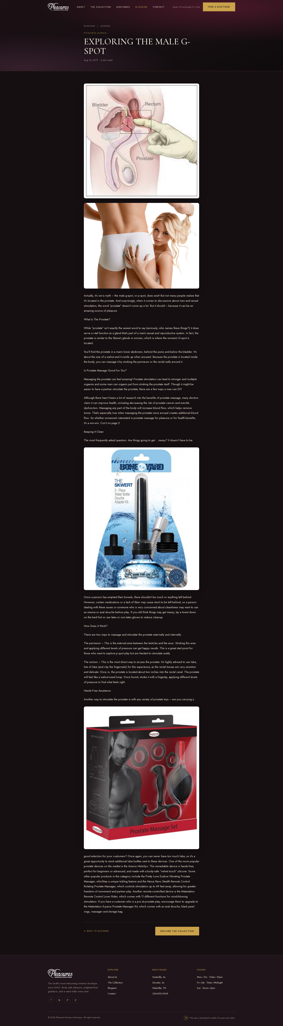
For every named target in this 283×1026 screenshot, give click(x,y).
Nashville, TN (159, 988)
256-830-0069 (160, 993)
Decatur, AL (158, 982)
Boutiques (123, 7)
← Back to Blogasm (96, 930)
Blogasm (141, 7)
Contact (158, 7)
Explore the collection (177, 931)
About (81, 7)
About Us (112, 977)
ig (59, 999)
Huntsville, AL (159, 977)
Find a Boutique (219, 6)
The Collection (101, 7)
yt (67, 999)
